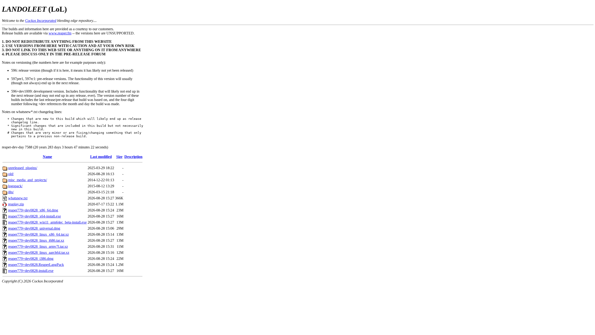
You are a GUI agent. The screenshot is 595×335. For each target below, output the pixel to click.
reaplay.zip (16, 204)
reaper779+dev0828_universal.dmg (34, 228)
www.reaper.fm (60, 33)
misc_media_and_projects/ (27, 180)
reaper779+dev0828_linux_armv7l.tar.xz (38, 246)
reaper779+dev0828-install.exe (30, 271)
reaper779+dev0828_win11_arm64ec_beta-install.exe (47, 222)
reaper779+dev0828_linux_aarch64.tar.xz (38, 253)
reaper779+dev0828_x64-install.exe (34, 216)
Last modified (101, 157)
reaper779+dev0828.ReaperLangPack (36, 265)
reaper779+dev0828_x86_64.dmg (33, 210)
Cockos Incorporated (40, 21)
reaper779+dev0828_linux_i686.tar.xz (36, 240)
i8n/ (11, 192)
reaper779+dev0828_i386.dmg (30, 259)
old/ (11, 174)
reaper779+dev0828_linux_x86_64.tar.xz (38, 234)
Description (133, 157)
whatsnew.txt (17, 198)
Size (119, 157)
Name (47, 157)
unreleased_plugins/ (22, 168)
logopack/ (15, 186)
